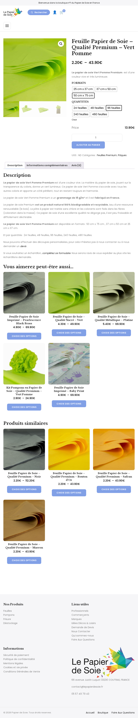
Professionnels (80, 611)
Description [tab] (15, 165)
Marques (77, 619)
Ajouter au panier (88, 144)
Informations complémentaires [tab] (47, 165)
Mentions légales (13, 663)
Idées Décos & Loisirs (84, 623)
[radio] (83, 89)
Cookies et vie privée (15, 667)
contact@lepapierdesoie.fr (87, 686)
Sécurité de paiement (16, 655)
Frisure (7, 619)
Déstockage (10, 623)
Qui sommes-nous (83, 635)
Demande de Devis (83, 627)
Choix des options (24, 336)
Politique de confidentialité (19, 659)
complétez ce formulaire (56, 253)
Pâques (122, 155)
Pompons (8, 615)
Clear (74, 119)
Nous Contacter (81, 631)
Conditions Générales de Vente (21, 671)
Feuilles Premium (107, 155)
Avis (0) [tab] (76, 165)
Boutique (103, 712)
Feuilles (7, 611)
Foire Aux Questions (83, 639)
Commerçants (80, 615)
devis (23, 246)
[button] (61, 44)
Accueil (90, 712)
